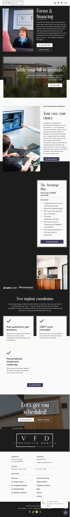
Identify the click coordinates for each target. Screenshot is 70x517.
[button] (64, 3)
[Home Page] (13, 3)
